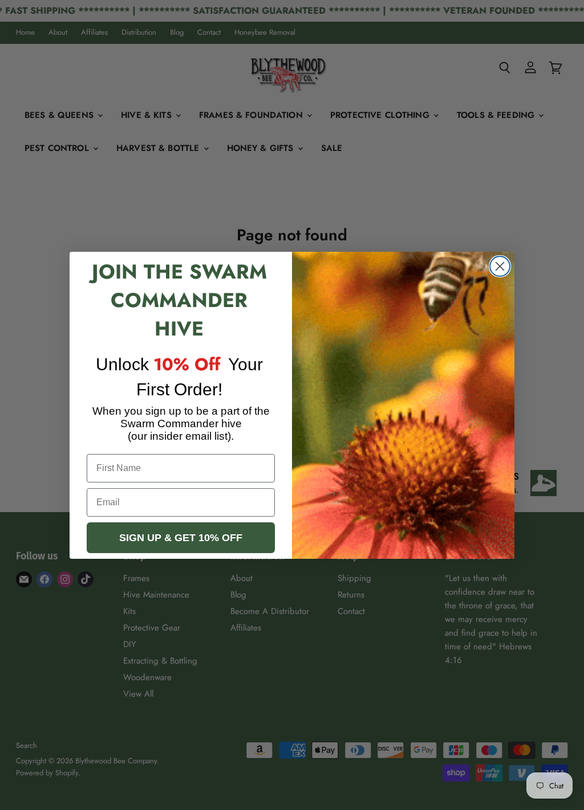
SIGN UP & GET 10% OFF (180, 537)
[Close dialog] (500, 266)
